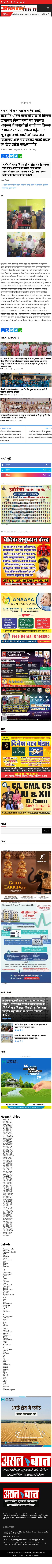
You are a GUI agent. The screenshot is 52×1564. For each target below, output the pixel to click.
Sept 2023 (8, 1174)
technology (7, 1344)
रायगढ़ (5, 1380)
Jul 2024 (7, 1159)
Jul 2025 (7, 1140)
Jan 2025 (8, 1149)
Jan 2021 (7, 1224)
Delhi (4, 1280)
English (5, 1288)
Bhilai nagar (7, 1260)
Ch (4, 1271)
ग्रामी (4, 1371)
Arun (4, 1254)
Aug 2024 (7, 1157)
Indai (4, 1299)
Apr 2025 (7, 1145)
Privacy (28, 1555)
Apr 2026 (7, 1126)
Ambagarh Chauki (9, 1252)
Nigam (5, 1319)
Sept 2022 (8, 1193)
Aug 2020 (7, 1232)
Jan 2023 (7, 1187)
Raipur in (6, 1330)
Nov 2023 (7, 1171)
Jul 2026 (7, 1121)
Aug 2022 (7, 1195)
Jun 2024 (7, 1160)
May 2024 (7, 1162)
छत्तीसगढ (5, 1374)
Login (14, 1555)
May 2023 (7, 1181)
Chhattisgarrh (7, 1274)
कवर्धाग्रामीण (6, 1365)
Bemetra (6, 1257)
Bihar (5, 1261)
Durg (34, 149)
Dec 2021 (7, 1207)
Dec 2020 (7, 1226)
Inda (4, 1297)
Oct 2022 (7, 1192)
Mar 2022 (7, 1203)
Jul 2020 (7, 1234)
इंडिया (4, 1352)
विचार (4, 1383)
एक (4, 1355)
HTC (4, 1296)
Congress (6, 1275)
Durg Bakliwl (7, 1285)
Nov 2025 (7, 1134)
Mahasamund (7, 1316)
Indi (4, 1300)
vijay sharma (7, 1349)
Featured (6, 1291)
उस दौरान (6, 1354)
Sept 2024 (8, 1156)
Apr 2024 (7, 1163)
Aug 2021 (7, 1213)
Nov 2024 (7, 1152)
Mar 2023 (7, 1184)
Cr (3, 1277)
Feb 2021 (7, 1223)
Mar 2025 (7, 1146)
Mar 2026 (7, 1127)
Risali (5, 1336)
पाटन (4, 1377)
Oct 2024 (7, 1154)
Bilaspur (6, 1263)
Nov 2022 (7, 1190)
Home (21, 1555)
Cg (4, 1269)
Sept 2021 (8, 1212)
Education (6, 1286)
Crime (5, 1279)
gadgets (5, 1293)
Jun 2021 (7, 1217)
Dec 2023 (7, 1170)
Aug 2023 (7, 1176)
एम (3, 1357)
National (6, 1318)
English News (8, 1289)
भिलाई (4, 1379)
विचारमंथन (6, 1386)
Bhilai (5, 1258)
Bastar (5, 1255)
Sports (5, 1341)
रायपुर (4, 1382)
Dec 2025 (7, 1132)
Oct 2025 (7, 1135)
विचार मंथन (6, 1385)
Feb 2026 (7, 1129)
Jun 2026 (7, 1123)
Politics (5, 1325)
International (7, 1304)
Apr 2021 (7, 1220)
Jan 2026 (7, 1131)
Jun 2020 (6, 1235)
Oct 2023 (7, 1173)
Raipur (5, 1329)
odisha (5, 1321)
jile (4, 1308)
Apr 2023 (7, 1182)
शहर (4, 1388)
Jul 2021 (7, 1215)
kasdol (5, 1310)
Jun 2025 (7, 1141)
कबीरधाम (5, 1360)
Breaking (6, 1266)
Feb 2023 (7, 1185)
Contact (36, 1555)
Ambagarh (6, 1250)
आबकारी (5, 1351)
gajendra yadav (8, 1294)
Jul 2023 (7, 1177)
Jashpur (5, 1307)
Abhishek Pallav (9, 1249)
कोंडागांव (5, 1368)
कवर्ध (4, 1361)
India (4, 1302)
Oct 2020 (7, 1229)
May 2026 (7, 1124)
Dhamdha (6, 1282)
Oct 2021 (7, 1210)
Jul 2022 (7, 1196)
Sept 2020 (8, 1231)
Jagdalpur (6, 1305)
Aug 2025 (7, 1138)
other (4, 1322)
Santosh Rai (7, 1340)
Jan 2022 (7, 1206)
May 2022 (7, 1199)
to (3, 1346)
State (5, 1343)
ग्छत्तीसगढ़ (6, 1369)
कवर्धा (4, 1363)
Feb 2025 (7, 1148)
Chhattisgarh (7, 1272)
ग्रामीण (5, 1372)
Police (5, 1324)
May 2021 (7, 1218)
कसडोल (5, 1366)
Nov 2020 (7, 1228)
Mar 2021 (7, 1221)
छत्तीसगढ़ (5, 1376)
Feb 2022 (7, 1204)
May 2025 (7, 1143)
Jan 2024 (7, 1168)
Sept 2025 (8, 1137)
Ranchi (5, 1333)
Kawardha (6, 1311)
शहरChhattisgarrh (9, 1390)
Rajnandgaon (7, 1332)
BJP (4, 1264)
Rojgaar (5, 1338)
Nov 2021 (7, 1209)
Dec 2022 (7, 1188)
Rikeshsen (6, 1335)
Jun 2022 (7, 1198)
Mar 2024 (7, 1165)
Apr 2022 (7, 1201)
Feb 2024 (7, 1167)
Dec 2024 (8, 1151)
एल (4, 1358)
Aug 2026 (7, 1120)
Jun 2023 (7, 1179)
